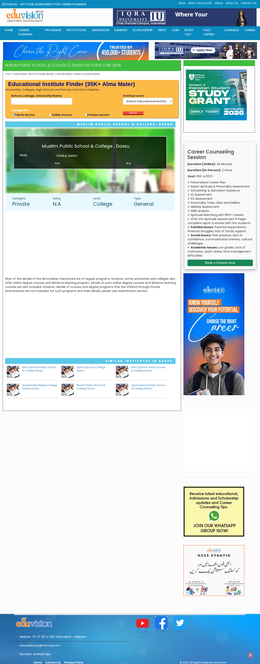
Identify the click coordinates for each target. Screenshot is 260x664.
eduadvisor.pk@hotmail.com (40, 645)
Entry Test (189, 32)
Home (8, 74)
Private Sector (98, 115)
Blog (182, 3)
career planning (25, 32)
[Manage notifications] (250, 655)
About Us (232, 3)
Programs (53, 30)
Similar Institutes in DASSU (139, 361)
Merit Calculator (200, 3)
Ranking (121, 30)
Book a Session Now (220, 263)
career (249, 30)
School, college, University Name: (37, 96)
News (162, 30)
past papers (209, 32)
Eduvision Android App (35, 654)
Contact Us (249, 3)
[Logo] (70, 621)
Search (133, 112)
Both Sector (26, 115)
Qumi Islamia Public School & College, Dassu (148, 386)
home (9, 30)
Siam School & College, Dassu (91, 369)
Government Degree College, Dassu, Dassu (39, 386)
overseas (231, 30)
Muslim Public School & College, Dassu (125, 124)
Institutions (76, 30)
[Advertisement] (92, 243)
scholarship (143, 30)
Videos (218, 3)
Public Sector (62, 115)
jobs (175, 30)
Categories (20, 110)
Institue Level (133, 96)
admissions (100, 30)
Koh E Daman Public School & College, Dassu (39, 369)
